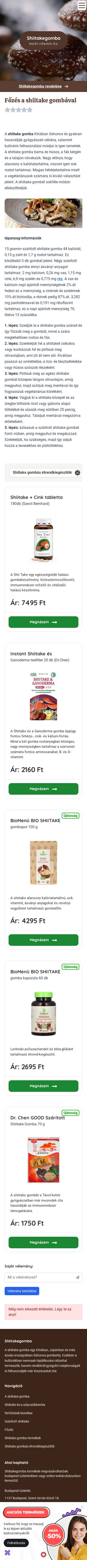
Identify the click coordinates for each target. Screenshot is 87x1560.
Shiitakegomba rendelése (40, 86)
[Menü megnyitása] (82, 5)
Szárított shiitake (17, 1421)
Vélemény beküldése (21, 1291)
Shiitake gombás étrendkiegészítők (42, 472)
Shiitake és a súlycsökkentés (25, 1405)
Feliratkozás (16, 1543)
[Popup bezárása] (82, 1507)
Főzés (9, 1430)
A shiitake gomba (17, 1396)
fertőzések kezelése (18, 1413)
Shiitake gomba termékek (23, 1438)
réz (60, 279)
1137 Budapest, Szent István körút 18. (32, 1498)
